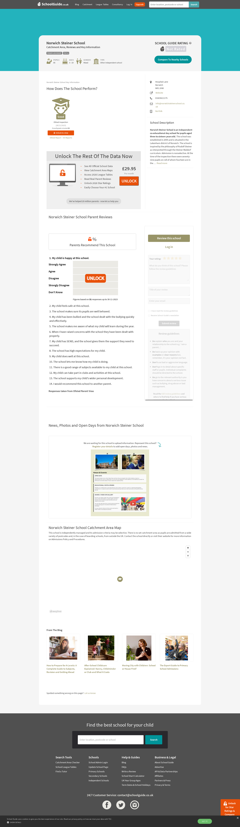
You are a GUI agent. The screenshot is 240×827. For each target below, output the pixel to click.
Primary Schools (97, 771)
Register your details (102, 446)
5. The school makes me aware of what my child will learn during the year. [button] (91, 326)
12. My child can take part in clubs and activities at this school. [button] (85, 372)
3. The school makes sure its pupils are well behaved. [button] (79, 311)
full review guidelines (171, 393)
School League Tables (66, 767)
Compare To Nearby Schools (173, 59)
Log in (169, 247)
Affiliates (159, 775)
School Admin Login (98, 762)
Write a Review (129, 771)
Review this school (169, 238)
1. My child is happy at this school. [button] (69, 258)
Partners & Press (163, 780)
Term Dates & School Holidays (136, 784)
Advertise (159, 767)
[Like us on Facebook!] (106, 804)
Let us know (90, 693)
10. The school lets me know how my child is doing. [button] (78, 361)
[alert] (120, 821)
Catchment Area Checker (68, 762)
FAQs (124, 767)
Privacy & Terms (162, 784)
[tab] (92, 258)
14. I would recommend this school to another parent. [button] (80, 383)
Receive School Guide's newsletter (164, 315)
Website (159, 92)
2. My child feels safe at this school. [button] (69, 305)
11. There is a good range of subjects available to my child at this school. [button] (90, 367)
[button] (59, 822)
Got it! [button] (205, 821)
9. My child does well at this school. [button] (69, 356)
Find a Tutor (61, 771)
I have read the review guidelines (164, 311)
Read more (161, 163)
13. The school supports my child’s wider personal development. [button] (86, 378)
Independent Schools (99, 780)
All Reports (67, 137)
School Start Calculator (133, 775)
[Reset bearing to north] (188, 556)
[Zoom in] (188, 548)
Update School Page (98, 767)
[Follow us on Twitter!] (120, 804)
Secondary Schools (98, 775)
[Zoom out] (188, 552)
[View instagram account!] (134, 804)
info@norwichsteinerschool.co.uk (170, 105)
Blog (124, 762)
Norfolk (158, 111)
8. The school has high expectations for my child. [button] (77, 350)
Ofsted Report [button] (56, 137)
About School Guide (164, 762)
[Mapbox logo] (55, 611)
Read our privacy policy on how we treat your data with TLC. (88, 819)
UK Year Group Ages (131, 780)
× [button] (238, 818)
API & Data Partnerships (166, 771)
